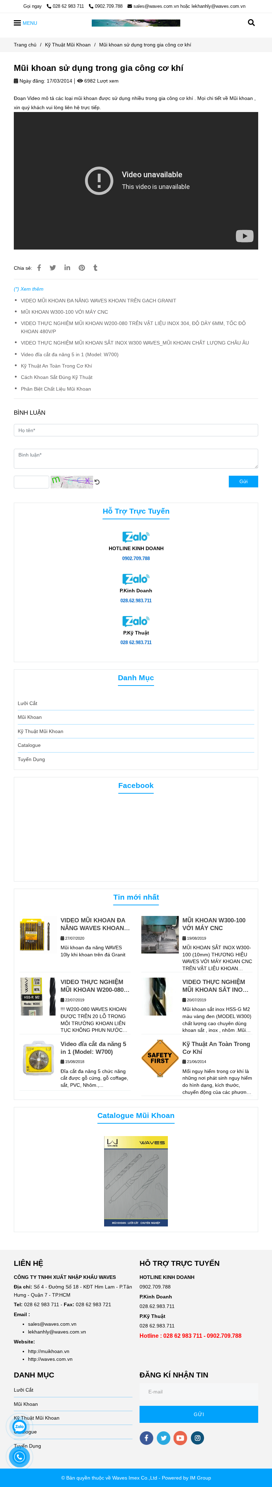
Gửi (243, 481)
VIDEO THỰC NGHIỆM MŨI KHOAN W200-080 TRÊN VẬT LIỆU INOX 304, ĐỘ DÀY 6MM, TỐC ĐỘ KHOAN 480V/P (133, 327)
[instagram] (197, 1438)
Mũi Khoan (30, 717)
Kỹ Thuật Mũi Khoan (68, 44)
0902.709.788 (109, 6)
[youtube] (180, 1438)
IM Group (200, 1478)
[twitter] (163, 1438)
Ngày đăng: (31, 81)
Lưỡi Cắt (27, 703)
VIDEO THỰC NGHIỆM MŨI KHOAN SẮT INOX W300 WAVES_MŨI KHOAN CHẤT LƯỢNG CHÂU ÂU (135, 343)
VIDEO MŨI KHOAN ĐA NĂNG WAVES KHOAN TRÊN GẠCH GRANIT (98, 300)
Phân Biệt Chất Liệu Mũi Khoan (56, 389)
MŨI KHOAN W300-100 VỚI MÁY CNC (64, 312)
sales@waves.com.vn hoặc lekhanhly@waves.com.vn (189, 6)
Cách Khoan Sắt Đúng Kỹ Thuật (56, 377)
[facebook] (146, 1438)
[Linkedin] (67, 268)
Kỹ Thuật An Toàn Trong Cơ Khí (56, 366)
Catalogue (29, 745)
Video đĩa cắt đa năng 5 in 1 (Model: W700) (70, 354)
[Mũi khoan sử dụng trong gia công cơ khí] (136, 23)
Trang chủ (25, 44)
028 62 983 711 (69, 6)
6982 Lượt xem (101, 81)
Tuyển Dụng (31, 759)
